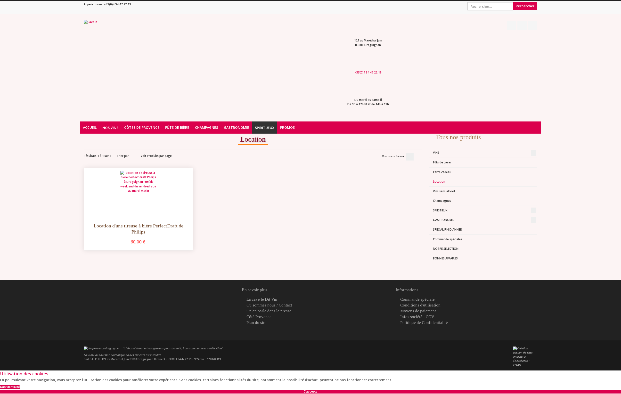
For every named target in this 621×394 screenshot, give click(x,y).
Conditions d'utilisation (420, 305)
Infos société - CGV (417, 317)
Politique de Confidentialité (424, 323)
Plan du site (256, 323)
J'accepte (310, 391)
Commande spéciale (417, 299)
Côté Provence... (260, 317)
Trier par (123, 156)
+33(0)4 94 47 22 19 (117, 4)
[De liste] (418, 157)
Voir (143, 156)
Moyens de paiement (418, 311)
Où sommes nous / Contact (269, 305)
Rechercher (525, 6)
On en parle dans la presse (268, 311)
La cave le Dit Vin (261, 299)
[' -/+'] (133, 156)
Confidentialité (10, 387)
